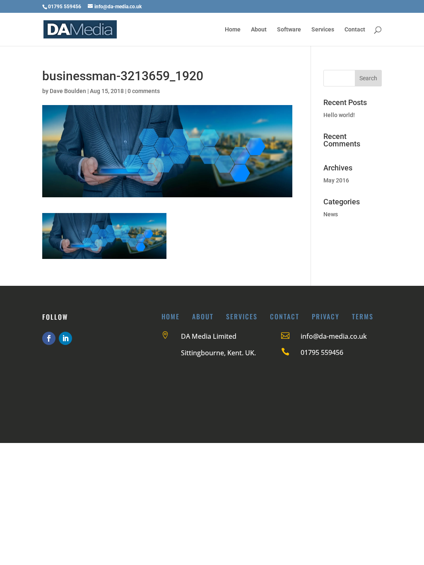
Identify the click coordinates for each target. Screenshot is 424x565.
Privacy (326, 316)
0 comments (144, 91)
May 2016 (336, 180)
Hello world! (339, 115)
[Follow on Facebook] (48, 338)
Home (233, 29)
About (259, 29)
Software (289, 29)
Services (322, 29)
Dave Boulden (68, 91)
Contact (354, 29)
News (330, 214)
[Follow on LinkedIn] (65, 338)
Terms (362, 316)
